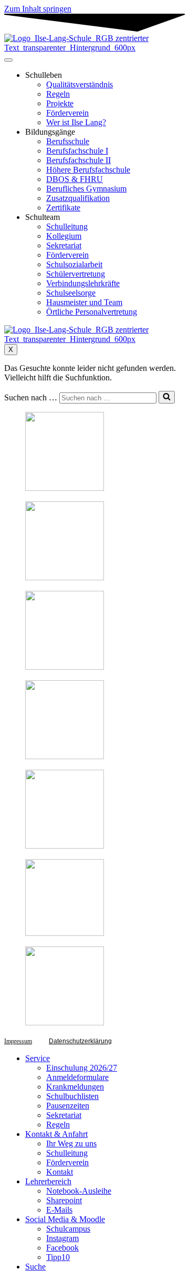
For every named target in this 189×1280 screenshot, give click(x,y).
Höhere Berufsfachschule (88, 169)
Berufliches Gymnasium (86, 188)
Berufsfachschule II (78, 160)
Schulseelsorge (71, 292)
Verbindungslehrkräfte (83, 283)
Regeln (58, 93)
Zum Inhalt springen (37, 8)
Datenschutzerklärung (80, 1041)
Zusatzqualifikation (78, 198)
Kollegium (63, 235)
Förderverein (67, 112)
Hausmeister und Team (84, 302)
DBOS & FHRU (74, 179)
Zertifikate (63, 207)
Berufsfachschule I (77, 150)
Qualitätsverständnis (79, 84)
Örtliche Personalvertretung (91, 311)
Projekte (60, 103)
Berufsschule (67, 141)
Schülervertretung (75, 273)
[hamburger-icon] (8, 60)
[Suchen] (167, 397)
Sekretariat (63, 245)
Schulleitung (67, 226)
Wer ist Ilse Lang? (76, 122)
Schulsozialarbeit (74, 264)
